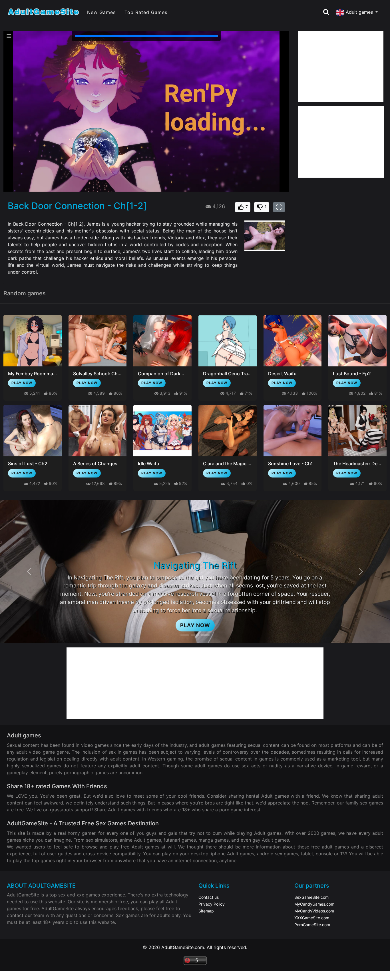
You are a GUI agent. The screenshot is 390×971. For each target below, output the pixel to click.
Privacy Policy (211, 904)
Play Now (21, 383)
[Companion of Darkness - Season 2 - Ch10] (162, 340)
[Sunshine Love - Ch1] (293, 430)
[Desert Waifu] (293, 340)
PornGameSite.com (312, 924)
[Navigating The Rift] (205, 635)
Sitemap (206, 910)
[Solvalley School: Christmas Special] (98, 340)
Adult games (359, 12)
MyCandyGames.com (314, 904)
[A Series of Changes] (98, 430)
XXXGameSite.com (311, 917)
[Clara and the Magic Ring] (227, 430)
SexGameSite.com (311, 897)
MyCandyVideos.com (314, 910)
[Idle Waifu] (162, 430)
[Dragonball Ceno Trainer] (227, 340)
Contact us (208, 897)
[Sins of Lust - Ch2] (32, 430)
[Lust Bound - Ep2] (357, 340)
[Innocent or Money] (184, 635)
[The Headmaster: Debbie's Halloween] (357, 430)
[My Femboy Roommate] (32, 340)
